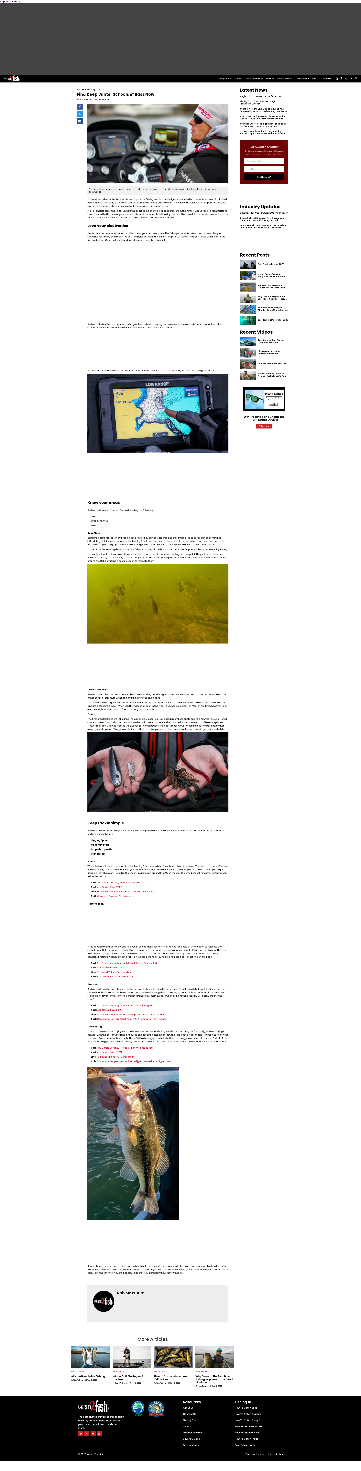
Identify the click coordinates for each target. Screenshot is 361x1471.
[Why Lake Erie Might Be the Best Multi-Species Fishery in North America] (248, 298)
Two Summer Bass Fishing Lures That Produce (271, 341)
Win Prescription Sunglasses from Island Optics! (264, 418)
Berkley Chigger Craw (159, 1061)
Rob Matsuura (131, 1293)
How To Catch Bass (246, 1407)
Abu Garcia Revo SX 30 (109, 887)
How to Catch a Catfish (248, 1426)
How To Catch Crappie (248, 1414)
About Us (326, 78)
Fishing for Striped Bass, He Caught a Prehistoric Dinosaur (259, 102)
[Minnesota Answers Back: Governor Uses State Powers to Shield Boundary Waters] (248, 287)
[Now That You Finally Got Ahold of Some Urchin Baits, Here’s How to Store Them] (248, 309)
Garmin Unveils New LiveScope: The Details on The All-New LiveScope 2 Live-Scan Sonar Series (263, 228)
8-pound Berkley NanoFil (110, 891)
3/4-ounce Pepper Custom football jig (118, 1061)
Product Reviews (192, 1432)
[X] (86, 1433)
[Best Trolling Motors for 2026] (248, 320)
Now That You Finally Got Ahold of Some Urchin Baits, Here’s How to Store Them (272, 310)
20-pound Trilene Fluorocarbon (114, 972)
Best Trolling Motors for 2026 (273, 320)
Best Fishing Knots (245, 1445)
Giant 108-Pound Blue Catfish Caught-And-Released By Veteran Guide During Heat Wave (263, 110)
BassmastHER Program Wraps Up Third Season (264, 212)
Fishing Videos (191, 1445)
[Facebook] (80, 1433)
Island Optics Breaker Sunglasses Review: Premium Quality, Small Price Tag (272, 276)
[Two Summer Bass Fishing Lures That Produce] (248, 341)
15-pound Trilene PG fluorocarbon (115, 1056)
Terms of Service (254, 1454)
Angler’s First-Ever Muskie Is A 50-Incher (260, 96)
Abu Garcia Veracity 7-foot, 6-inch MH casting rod (125, 1047)
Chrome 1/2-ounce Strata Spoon (115, 896)
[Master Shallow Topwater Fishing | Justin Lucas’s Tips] (248, 375)
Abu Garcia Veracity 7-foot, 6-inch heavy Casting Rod (127, 963)
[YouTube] (93, 1433)
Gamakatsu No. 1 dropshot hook (114, 1019)
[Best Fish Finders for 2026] (248, 264)
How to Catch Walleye (247, 1432)
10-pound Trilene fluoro (142, 891)
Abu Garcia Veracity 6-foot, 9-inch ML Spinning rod (125, 1005)
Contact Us (189, 1414)
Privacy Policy (275, 1454)
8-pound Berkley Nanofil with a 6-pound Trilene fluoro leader (130, 1014)
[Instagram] (99, 1433)
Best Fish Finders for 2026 (271, 264)
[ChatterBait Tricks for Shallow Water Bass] (248, 352)
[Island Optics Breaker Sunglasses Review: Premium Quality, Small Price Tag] (248, 275)
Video (238, 78)
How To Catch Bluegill (247, 1420)
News (268, 78)
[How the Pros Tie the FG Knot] (248, 364)
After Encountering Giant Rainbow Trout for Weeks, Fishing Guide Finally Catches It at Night (262, 119)
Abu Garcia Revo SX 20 (109, 1010)
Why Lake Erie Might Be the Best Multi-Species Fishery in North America (272, 299)
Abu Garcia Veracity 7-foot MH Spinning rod (121, 882)
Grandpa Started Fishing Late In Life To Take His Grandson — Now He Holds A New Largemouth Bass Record (263, 126)
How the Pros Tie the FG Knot (272, 363)
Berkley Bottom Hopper (153, 1019)
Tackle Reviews (252, 78)
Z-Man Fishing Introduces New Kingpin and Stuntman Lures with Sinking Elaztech (262, 219)
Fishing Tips (223, 78)
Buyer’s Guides (284, 78)
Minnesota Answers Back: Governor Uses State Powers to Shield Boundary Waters (272, 288)
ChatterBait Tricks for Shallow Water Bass (269, 352)
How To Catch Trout (246, 1439)
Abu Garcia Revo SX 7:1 (109, 967)
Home (80, 89)
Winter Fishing (78, 1371)
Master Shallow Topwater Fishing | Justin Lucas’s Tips (272, 374)
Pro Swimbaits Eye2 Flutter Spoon (115, 976)
